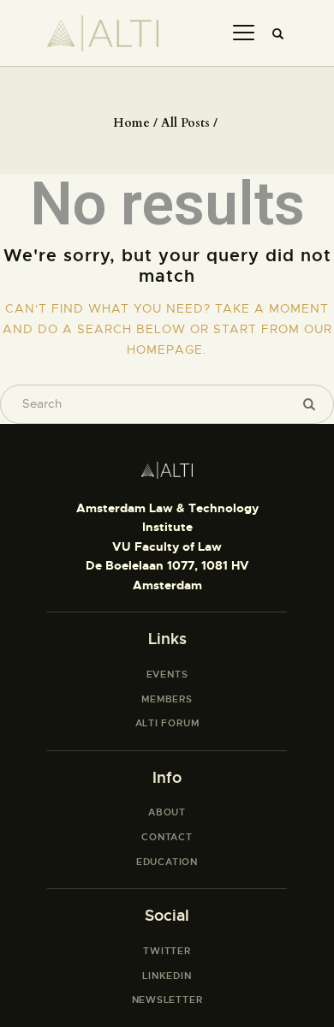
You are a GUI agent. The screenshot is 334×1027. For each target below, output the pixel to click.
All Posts (185, 123)
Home (131, 123)
